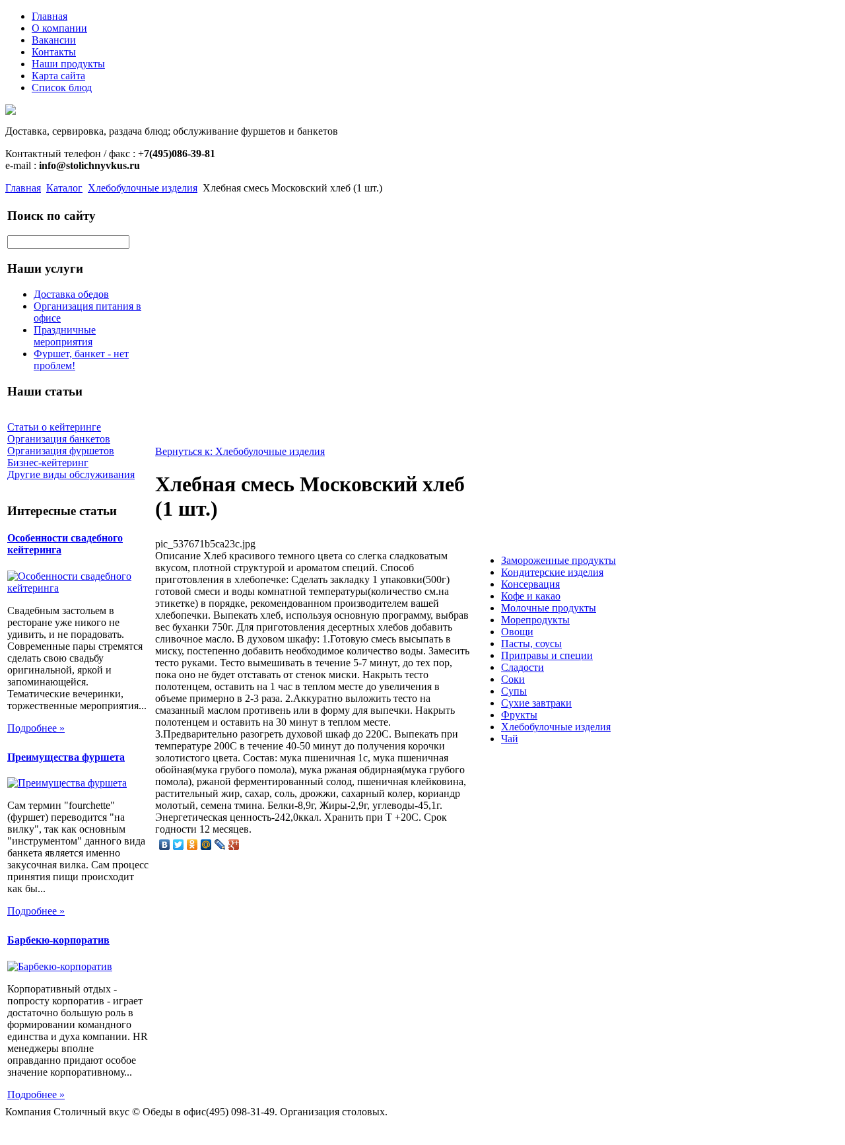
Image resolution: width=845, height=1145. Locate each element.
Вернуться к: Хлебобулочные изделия (240, 451)
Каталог (64, 187)
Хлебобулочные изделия (142, 187)
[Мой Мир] (206, 844)
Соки (513, 679)
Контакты (54, 51)
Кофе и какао (530, 596)
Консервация (530, 584)
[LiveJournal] (220, 844)
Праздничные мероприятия (65, 335)
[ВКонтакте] (165, 844)
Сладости (522, 667)
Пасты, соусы (531, 643)
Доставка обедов (71, 294)
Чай (509, 738)
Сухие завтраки (536, 703)
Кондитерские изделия (552, 572)
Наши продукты (68, 63)
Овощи (517, 631)
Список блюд (62, 87)
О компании (59, 28)
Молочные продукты (548, 607)
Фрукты (519, 714)
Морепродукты (535, 619)
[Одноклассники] (192, 844)
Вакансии (54, 40)
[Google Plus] (234, 844)
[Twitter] (179, 844)
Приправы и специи (547, 655)
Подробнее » (36, 728)
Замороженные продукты (558, 560)
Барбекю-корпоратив (58, 940)
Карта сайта (58, 75)
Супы (514, 691)
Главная (49, 16)
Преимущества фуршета (66, 757)
